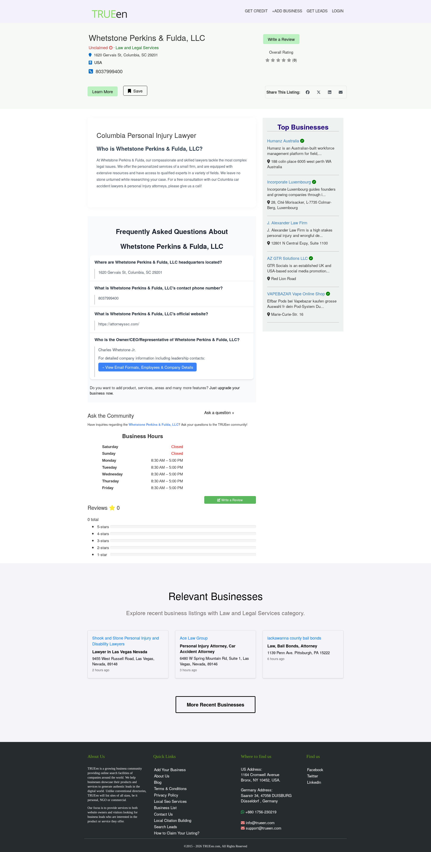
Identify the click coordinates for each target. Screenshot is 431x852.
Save (137, 91)
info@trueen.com (260, 822)
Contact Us (163, 814)
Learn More (102, 91)
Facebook (315, 769)
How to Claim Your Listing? (176, 833)
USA (98, 62)
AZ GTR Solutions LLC (288, 258)
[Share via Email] (340, 92)
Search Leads (165, 826)
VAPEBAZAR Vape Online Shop (296, 293)
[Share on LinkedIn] (329, 92)
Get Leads (317, 10)
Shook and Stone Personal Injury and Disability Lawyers (125, 641)
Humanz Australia (283, 140)
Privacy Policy (166, 795)
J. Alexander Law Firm (287, 222)
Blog (157, 782)
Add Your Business (170, 769)
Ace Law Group (194, 638)
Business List (165, 807)
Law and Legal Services (137, 47)
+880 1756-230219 (260, 811)
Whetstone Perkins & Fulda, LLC (153, 424)
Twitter (312, 776)
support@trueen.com (263, 828)
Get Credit (256, 10)
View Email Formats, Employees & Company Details (147, 367)
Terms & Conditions (170, 788)
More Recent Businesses (215, 704)
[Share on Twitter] (318, 92)
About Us (161, 776)
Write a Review (281, 39)
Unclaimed (100, 47)
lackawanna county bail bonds (294, 638)
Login (337, 10)
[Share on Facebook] (307, 92)
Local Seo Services (170, 801)
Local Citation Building (172, 820)
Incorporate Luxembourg (289, 182)
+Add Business (287, 10)
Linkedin (314, 782)
